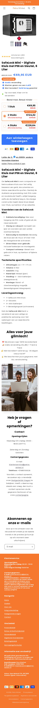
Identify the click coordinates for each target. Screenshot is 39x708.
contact (7, 590)
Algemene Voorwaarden (14, 638)
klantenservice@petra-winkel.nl (16, 575)
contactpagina (21, 495)
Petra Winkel (16, 692)
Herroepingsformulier (13, 645)
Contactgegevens (27, 699)
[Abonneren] (32, 546)
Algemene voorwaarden (29, 695)
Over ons (7, 607)
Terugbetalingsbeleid (11, 695)
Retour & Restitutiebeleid (14, 631)
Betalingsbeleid (10, 641)
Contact (7, 617)
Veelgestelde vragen (12, 614)
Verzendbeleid (10, 634)
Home (6, 600)
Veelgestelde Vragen (20, 480)
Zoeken (7, 603)
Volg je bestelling (11, 610)
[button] (4, 8)
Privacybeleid (9, 628)
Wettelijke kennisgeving (20, 702)
